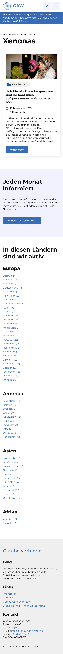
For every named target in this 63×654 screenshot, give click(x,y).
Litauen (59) (10, 323)
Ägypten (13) (10, 519)
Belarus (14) (9, 275)
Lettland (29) (10, 319)
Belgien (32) (10, 279)
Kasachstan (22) (12, 478)
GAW (18, 5)
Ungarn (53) (10, 379)
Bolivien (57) (10, 404)
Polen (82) (9, 335)
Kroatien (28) (10, 315)
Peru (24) (8, 428)
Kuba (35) (8, 421)
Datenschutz (10, 597)
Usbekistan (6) (11, 498)
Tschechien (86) (12, 371)
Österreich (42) (11, 331)
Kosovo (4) (9, 311)
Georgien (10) (10, 299)
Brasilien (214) (11, 408)
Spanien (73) (10, 367)
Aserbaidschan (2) (13, 466)
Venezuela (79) (11, 436)
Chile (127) (9, 413)
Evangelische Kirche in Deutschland (24, 605)
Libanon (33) (10, 486)
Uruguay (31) (10, 433)
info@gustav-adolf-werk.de (27, 630)
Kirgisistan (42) (11, 482)
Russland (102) (11, 347)
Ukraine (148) (10, 375)
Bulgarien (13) (11, 283)
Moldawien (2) (11, 327)
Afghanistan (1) (11, 458)
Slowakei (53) (10, 359)
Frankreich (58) (11, 295)
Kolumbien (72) (12, 416)
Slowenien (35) (11, 363)
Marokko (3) (10, 523)
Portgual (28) (10, 339)
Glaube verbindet (23, 550)
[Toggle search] (56, 6)
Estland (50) (10, 291)
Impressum (10, 593)
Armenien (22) (11, 462)
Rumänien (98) (11, 343)
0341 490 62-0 (20, 634)
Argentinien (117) (12, 401)
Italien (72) (9, 307)
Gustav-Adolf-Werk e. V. (16, 601)
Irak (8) (7, 474)
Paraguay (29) (11, 424)
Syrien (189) (9, 494)
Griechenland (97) (13, 303)
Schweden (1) (10, 351)
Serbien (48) (10, 355)
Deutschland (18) (13, 287)
